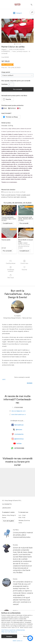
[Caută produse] (32, 12)
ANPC (3, 379)
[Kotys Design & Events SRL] (17, 4)
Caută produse (10, 263)
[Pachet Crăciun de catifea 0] (17, 31)
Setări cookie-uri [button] (17, 640)
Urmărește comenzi (10, 270)
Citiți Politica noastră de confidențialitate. (13, 630)
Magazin (4, 49)
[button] (7, 99)
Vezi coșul (10, 277)
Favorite (24, 269)
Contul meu (24, 263)
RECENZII (29, 383)
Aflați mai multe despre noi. (9, 632)
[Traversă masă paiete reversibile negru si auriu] (9, 210)
